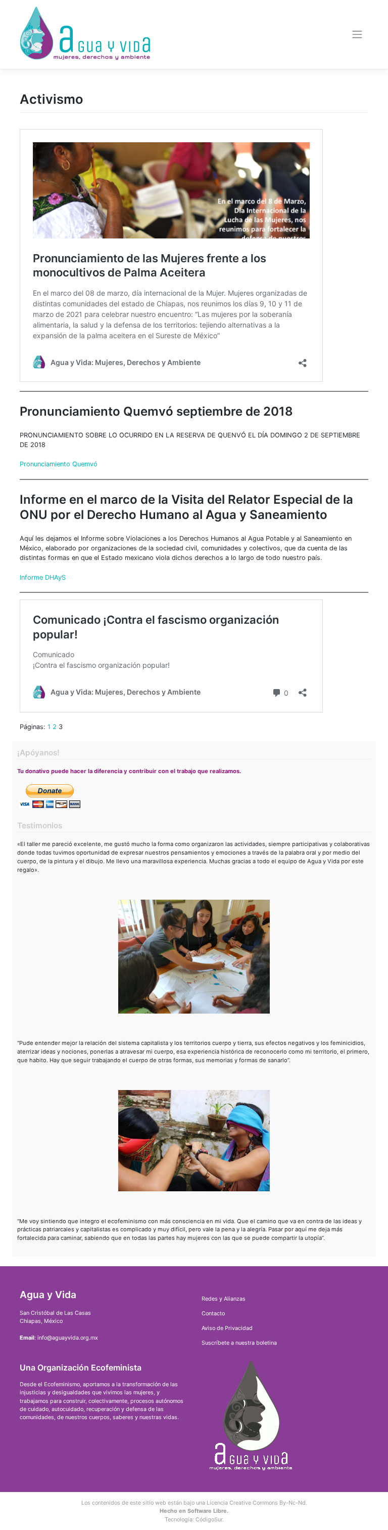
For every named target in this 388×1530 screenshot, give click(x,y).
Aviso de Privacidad (227, 1328)
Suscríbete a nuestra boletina (239, 1342)
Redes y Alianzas (224, 1298)
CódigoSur (209, 1519)
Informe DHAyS (43, 577)
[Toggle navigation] (357, 34)
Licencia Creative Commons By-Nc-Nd (256, 1502)
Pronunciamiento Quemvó (59, 464)
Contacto (213, 1313)
